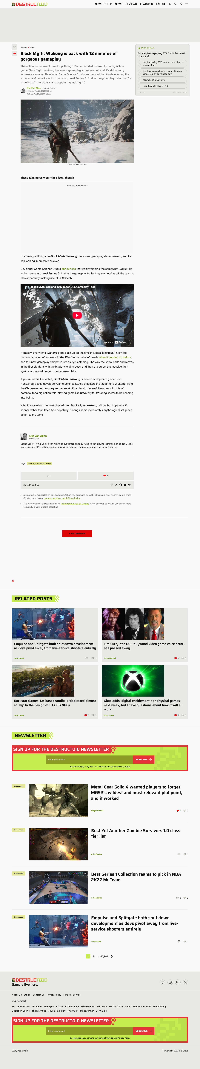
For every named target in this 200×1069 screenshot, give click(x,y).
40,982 (104, 956)
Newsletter (103, 4)
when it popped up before (115, 357)
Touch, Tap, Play (56, 1010)
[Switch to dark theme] (181, 4)
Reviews (131, 4)
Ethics (27, 994)
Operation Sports (21, 1010)
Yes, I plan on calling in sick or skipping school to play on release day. (162, 72)
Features (146, 4)
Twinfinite (37, 1006)
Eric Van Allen (34, 88)
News (118, 4)
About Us (17, 994)
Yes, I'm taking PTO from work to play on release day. (163, 63)
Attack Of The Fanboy (67, 1006)
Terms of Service (105, 766)
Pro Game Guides (21, 1006)
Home (24, 47)
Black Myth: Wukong (36, 464)
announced (69, 268)
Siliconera (102, 1006)
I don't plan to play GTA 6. (155, 86)
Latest (160, 4)
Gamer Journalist (142, 1006)
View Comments (77, 533)
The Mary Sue (39, 1010)
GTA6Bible (101, 1010)
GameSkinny (159, 1006)
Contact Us (38, 994)
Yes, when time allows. (154, 79)
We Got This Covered (120, 1006)
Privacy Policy (123, 766)
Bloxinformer (87, 1010)
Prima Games (88, 1006)
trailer (48, 464)
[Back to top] (13, 580)
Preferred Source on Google (75, 503)
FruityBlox (73, 1010)
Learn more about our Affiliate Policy (62, 498)
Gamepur (49, 1006)
